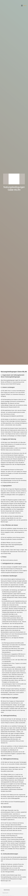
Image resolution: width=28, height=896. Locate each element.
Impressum (5, 892)
